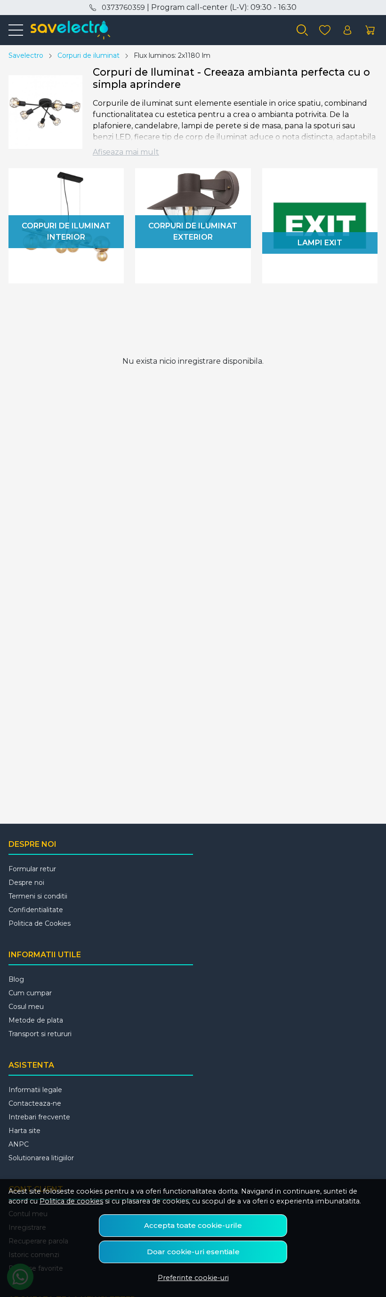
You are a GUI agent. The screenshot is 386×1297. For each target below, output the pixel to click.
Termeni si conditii (37, 896)
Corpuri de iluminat (88, 55)
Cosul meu (26, 1006)
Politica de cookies (71, 1201)
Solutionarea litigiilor (41, 1158)
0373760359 (123, 7)
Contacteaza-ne (34, 1103)
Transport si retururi (40, 1034)
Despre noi (26, 882)
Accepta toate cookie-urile (193, 1225)
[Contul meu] (347, 30)
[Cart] (370, 30)
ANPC (18, 1144)
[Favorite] (324, 30)
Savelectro (25, 55)
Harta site (24, 1130)
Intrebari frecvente (39, 1117)
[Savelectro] (66, 30)
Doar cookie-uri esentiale (193, 1251)
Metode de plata (35, 1020)
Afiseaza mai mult (126, 152)
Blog (16, 979)
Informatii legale (35, 1090)
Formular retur (32, 869)
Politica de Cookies (39, 923)
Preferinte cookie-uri (193, 1278)
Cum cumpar (30, 993)
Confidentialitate (35, 910)
